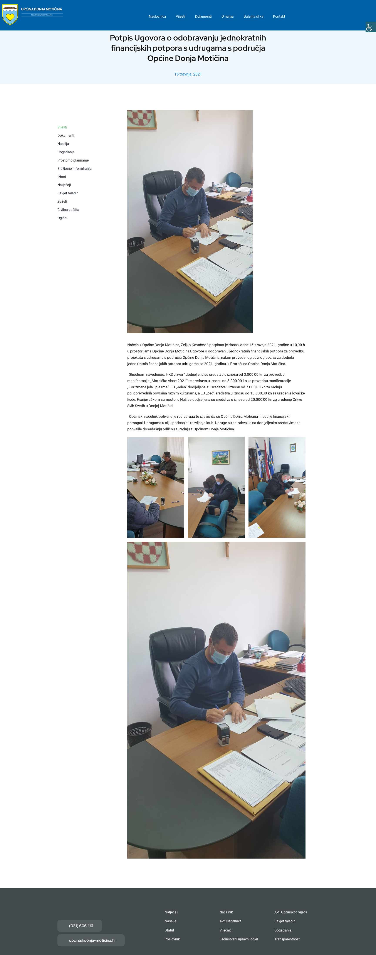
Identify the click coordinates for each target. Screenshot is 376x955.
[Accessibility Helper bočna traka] (371, 27)
